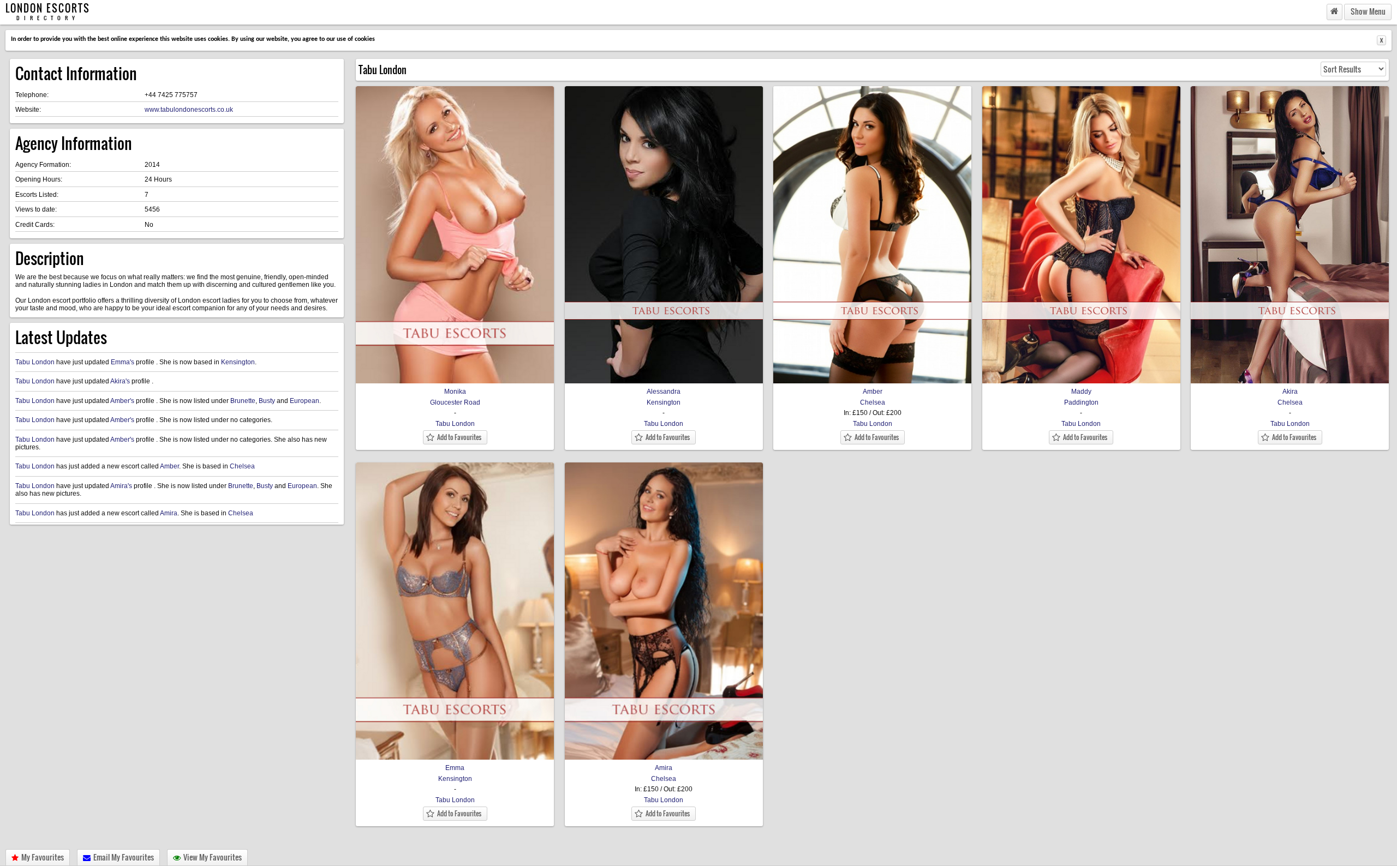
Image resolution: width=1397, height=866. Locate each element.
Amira (168, 513)
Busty (267, 401)
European (304, 401)
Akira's (120, 381)
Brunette (242, 401)
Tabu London (35, 362)
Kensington (238, 362)
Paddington (1081, 402)
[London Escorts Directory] (1334, 12)
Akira (1290, 391)
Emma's (122, 362)
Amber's (122, 401)
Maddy (1081, 391)
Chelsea (242, 466)
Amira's (121, 486)
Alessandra (663, 391)
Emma (454, 768)
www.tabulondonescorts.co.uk (189, 109)
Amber (169, 466)
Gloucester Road (455, 402)
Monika (455, 391)
